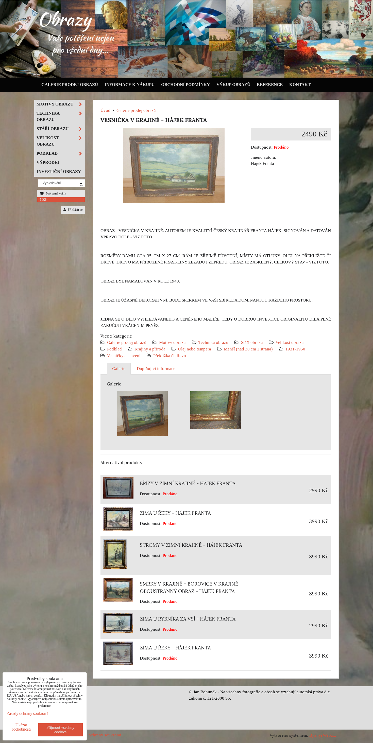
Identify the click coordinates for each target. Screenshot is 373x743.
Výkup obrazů (233, 84)
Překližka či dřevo (169, 355)
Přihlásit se (75, 209)
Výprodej (48, 162)
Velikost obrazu (290, 342)
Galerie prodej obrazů (69, 84)
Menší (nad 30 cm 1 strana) (249, 349)
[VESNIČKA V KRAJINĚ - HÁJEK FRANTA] (174, 166)
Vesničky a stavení (124, 355)
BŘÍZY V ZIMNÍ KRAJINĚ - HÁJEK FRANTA (187, 483)
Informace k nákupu (130, 84)
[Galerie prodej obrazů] (186, 76)
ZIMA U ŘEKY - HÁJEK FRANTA (175, 513)
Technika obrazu (213, 342)
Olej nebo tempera (194, 349)
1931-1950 (295, 349)
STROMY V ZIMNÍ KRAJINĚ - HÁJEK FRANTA (191, 545)
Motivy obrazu (172, 342)
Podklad (114, 349)
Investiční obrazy (59, 171)
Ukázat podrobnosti (21, 727)
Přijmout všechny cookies (60, 729)
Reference (270, 84)
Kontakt (300, 84)
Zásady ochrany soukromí (98, 735)
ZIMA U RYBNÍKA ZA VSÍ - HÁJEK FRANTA (187, 619)
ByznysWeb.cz (322, 735)
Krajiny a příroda (149, 349)
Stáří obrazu (252, 342)
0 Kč (43, 199)
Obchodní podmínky (185, 84)
